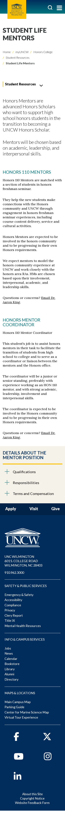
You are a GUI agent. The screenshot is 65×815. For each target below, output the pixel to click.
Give (55, 509)
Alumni (9, 674)
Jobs (8, 648)
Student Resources (17, 57)
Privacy (10, 610)
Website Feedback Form (32, 803)
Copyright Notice (32, 798)
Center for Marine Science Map (27, 712)
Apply (10, 509)
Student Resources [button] (20, 84)
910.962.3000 (14, 573)
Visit (33, 509)
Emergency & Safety (19, 595)
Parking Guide (14, 707)
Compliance (13, 605)
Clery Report (14, 615)
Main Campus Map (18, 702)
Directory (11, 679)
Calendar (11, 659)
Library (10, 669)
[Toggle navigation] (59, 8)
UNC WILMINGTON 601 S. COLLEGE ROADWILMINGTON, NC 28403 (23, 561)
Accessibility (13, 600)
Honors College (43, 52)
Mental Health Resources (23, 626)
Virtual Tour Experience (21, 717)
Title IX (10, 620)
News (9, 653)
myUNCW (22, 52)
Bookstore (12, 664)
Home (7, 52)
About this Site (32, 794)
